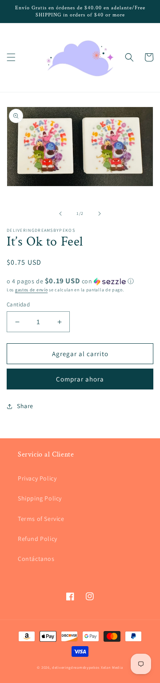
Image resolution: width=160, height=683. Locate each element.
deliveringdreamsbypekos (76, 667)
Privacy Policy (37, 478)
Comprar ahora (80, 379)
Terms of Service (41, 519)
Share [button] (25, 406)
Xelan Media (112, 667)
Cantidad (18, 304)
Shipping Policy (40, 498)
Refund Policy (37, 539)
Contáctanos (36, 559)
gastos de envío (31, 290)
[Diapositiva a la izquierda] (60, 213)
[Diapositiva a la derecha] (99, 213)
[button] (11, 57)
